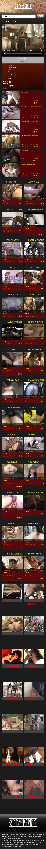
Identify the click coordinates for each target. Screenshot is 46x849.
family (8, 343)
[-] (13, 85)
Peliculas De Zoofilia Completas (31, 107)
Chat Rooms (25, 150)
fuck (32, 203)
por (29, 514)
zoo (7, 231)
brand (8, 575)
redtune (10, 78)
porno (8, 514)
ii (34, 544)
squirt (33, 289)
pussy (10, 316)
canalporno (9, 428)
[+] (10, 85)
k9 (7, 316)
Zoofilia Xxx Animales (28, 164)
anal (34, 316)
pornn (30, 483)
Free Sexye (25, 92)
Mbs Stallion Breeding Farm (30, 121)
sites (31, 514)
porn (11, 575)
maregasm (9, 401)
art (10, 231)
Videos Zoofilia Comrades (29, 136)
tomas (29, 575)
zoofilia (30, 261)
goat (29, 203)
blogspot (8, 203)
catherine (31, 544)
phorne (8, 261)
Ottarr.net (28, 9)
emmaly (8, 544)
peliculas (9, 483)
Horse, (13, 75)
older (29, 370)
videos (30, 231)
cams (29, 289)
